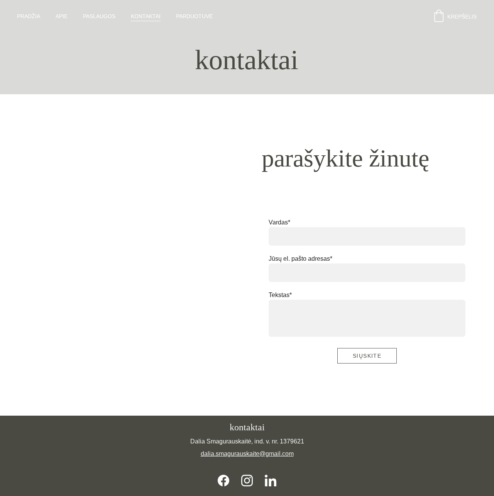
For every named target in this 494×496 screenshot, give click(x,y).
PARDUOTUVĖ (194, 16)
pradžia (28, 16)
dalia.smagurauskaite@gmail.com (247, 453)
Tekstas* (280, 295)
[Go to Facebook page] (223, 480)
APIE (62, 16)
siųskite (367, 356)
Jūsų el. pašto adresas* (300, 258)
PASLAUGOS (99, 16)
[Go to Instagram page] (247, 480)
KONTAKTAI (146, 16)
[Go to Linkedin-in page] (270, 480)
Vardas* (279, 222)
